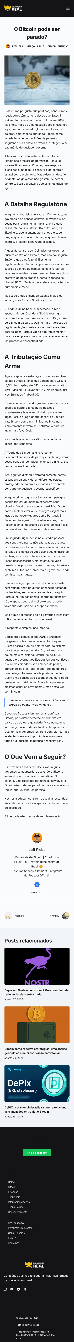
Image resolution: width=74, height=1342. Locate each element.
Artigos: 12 (37, 892)
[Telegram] (18, 1289)
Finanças (62, 46)
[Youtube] (11, 1289)
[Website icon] (37, 884)
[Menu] (68, 8)
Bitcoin (52, 46)
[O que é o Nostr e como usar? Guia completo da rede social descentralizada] (37, 966)
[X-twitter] (25, 1289)
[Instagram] (5, 1289)
